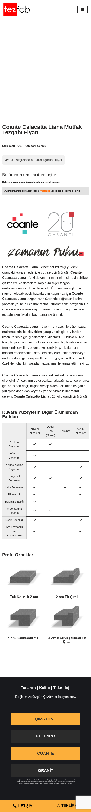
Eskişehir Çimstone (67, 783)
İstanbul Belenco (66, 780)
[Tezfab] (16, 9)
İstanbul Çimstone (56, 780)
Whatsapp (45, 191)
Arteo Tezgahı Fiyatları (25, 780)
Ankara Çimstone (25, 781)
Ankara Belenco (34, 781)
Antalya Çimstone (69, 781)
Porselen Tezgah (47, 780)
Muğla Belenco (57, 783)
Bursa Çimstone (61, 781)
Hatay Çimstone (23, 783)
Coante (41, 146)
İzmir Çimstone (43, 781)
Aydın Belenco (40, 783)
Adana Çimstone (51, 781)
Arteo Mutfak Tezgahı (37, 780)
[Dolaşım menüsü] (82, 9)
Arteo (18, 780)
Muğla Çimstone (49, 783)
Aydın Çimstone (32, 783)
